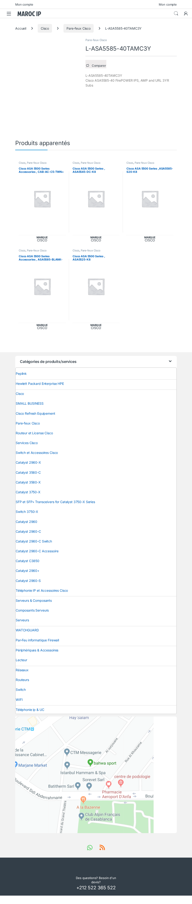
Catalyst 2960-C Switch (34, 541)
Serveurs (22, 620)
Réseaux (22, 670)
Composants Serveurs (32, 610)
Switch (21, 690)
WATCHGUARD (27, 630)
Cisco (45, 28)
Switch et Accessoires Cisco (37, 453)
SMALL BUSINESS (30, 403)
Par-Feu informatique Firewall (37, 640)
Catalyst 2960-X (28, 462)
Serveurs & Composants (34, 600)
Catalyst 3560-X (28, 482)
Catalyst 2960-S (28, 581)
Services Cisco (27, 443)
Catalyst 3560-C (28, 472)
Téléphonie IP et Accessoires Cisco (42, 590)
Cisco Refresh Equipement (35, 413)
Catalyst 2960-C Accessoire (37, 551)
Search (176, 13)
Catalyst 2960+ (27, 571)
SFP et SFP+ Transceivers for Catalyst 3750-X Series (55, 502)
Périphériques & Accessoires (37, 650)
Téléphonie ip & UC (30, 710)
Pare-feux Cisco (78, 28)
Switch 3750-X (27, 512)
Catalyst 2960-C (28, 531)
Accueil (20, 28)
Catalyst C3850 (27, 561)
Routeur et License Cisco (34, 433)
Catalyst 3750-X (28, 492)
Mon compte (24, 4)
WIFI (19, 700)
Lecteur (21, 660)
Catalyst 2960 (26, 522)
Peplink (21, 374)
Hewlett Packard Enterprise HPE (40, 384)
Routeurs (22, 680)
